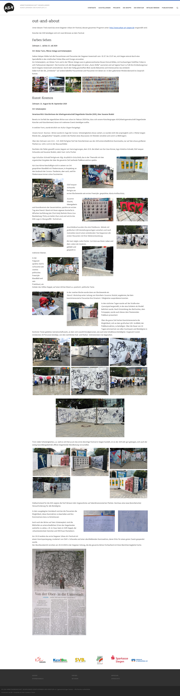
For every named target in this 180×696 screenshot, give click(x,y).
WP (11, 692)
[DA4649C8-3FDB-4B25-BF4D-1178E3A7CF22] (51, 352)
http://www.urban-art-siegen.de (121, 27)
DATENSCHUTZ (115, 679)
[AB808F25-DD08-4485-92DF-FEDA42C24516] (51, 462)
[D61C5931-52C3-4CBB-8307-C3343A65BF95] (128, 352)
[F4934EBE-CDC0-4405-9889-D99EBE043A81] (51, 381)
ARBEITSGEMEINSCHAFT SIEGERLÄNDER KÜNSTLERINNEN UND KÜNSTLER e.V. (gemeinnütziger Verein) (40, 689)
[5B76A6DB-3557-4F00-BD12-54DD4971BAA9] (90, 462)
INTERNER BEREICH (37, 679)
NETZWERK (75, 679)
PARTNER (74, 675)
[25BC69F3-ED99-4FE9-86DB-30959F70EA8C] (90, 352)
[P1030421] (128, 458)
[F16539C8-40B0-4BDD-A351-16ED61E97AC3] (90, 381)
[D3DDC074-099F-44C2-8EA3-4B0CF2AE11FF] (128, 381)
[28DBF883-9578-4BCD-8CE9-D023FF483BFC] (128, 484)
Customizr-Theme (30, 692)
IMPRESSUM (114, 675)
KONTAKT (35, 675)
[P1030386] (51, 487)
